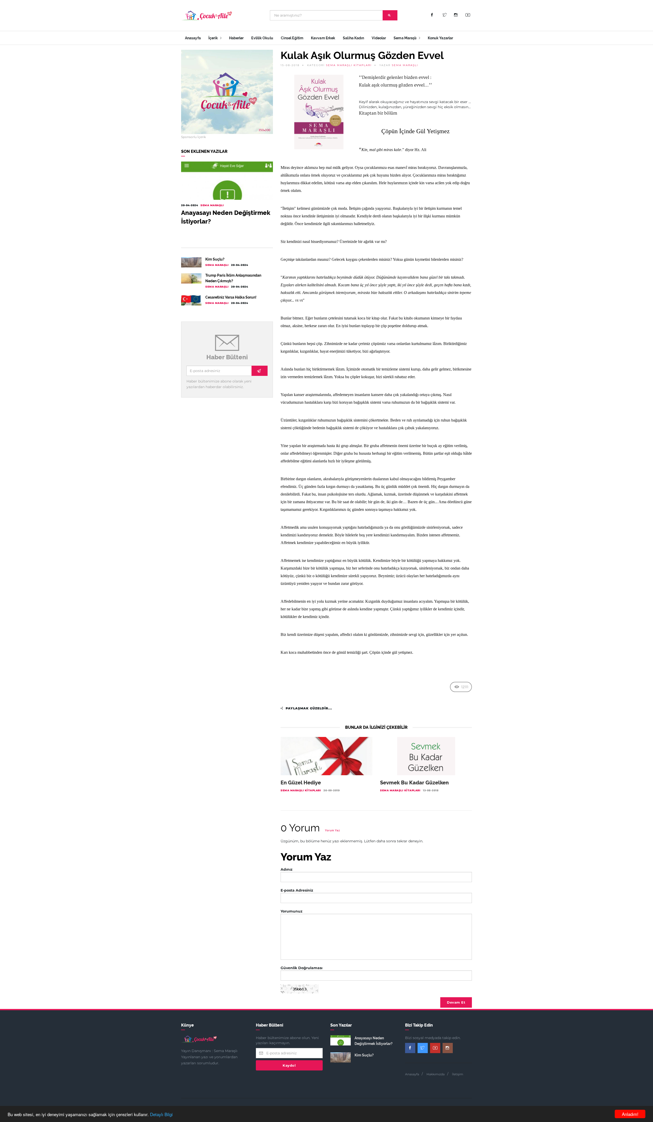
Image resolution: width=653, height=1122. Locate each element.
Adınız (287, 869)
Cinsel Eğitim (292, 38)
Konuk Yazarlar (440, 38)
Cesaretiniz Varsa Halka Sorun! (230, 297)
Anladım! (630, 1114)
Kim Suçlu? (214, 259)
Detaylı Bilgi (161, 1114)
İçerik (213, 38)
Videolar (379, 38)
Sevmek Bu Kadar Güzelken (414, 783)
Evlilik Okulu (262, 38)
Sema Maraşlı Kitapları (349, 65)
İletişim (457, 1074)
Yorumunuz (292, 911)
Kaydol (289, 1065)
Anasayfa (193, 38)
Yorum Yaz (332, 830)
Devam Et (456, 1002)
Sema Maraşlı (405, 38)
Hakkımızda (435, 1074)
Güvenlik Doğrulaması (301, 968)
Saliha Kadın (353, 38)
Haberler (236, 38)
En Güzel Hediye (301, 783)
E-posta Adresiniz (297, 890)
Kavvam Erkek (323, 38)
